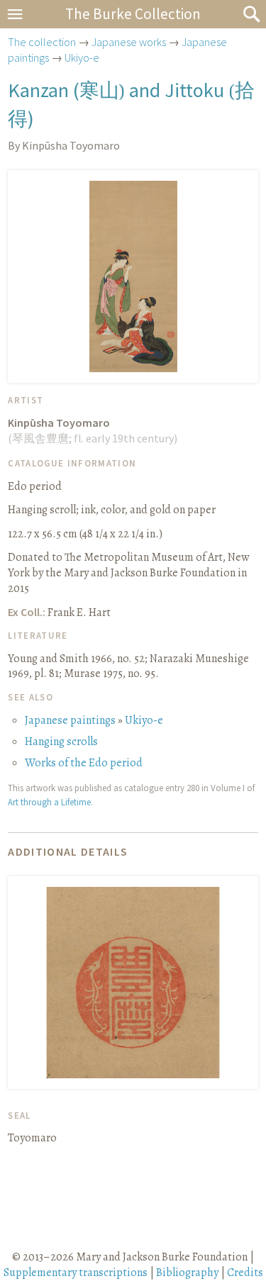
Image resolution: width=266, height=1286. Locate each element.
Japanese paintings (70, 720)
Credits (245, 1272)
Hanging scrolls (61, 741)
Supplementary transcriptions (76, 1272)
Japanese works (129, 42)
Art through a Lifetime (49, 801)
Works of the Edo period (84, 763)
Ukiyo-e (82, 57)
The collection (42, 42)
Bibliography (187, 1272)
